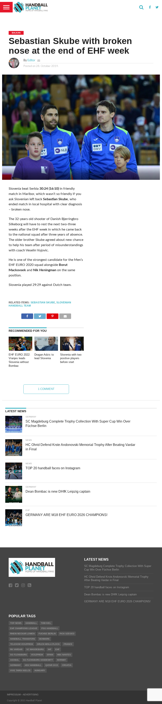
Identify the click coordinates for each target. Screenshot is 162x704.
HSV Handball (33, 665)
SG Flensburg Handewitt (38, 660)
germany (15, 665)
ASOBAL (14, 660)
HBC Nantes (64, 654)
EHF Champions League (23, 628)
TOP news (16, 623)
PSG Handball (49, 628)
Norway (61, 660)
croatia (66, 665)
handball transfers (22, 639)
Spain (50, 654)
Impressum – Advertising (23, 694)
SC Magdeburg (35, 649)
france (68, 644)
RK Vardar (16, 649)
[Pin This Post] (52, 315)
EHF (57, 649)
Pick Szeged (67, 633)
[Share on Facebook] (27, 315)
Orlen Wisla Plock (48, 644)
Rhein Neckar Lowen (22, 633)
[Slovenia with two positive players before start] (72, 349)
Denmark (44, 639)
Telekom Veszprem (21, 644)
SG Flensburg (18, 654)
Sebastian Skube (43, 302)
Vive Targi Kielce (20, 670)
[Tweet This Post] (40, 315)
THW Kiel (46, 623)
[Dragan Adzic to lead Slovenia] (46, 349)
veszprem (37, 654)
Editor (31, 60)
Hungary (40, 670)
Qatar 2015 (51, 665)
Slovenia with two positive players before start (70, 358)
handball (31, 623)
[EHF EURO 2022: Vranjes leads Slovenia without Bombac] (20, 349)
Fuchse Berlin (47, 633)
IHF (49, 649)
